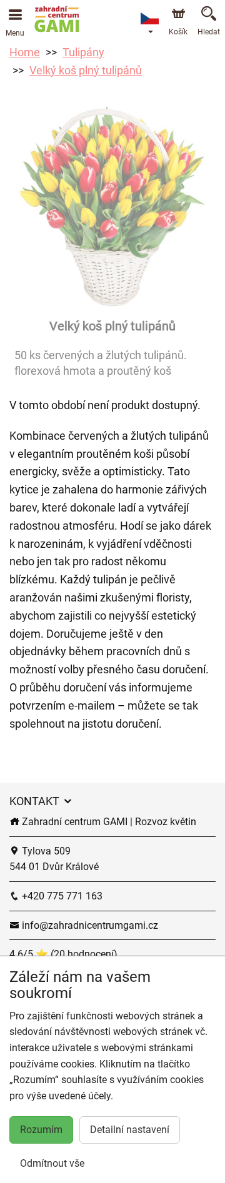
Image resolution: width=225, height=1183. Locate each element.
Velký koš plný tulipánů (85, 70)
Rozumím (41, 1130)
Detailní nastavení (129, 1130)
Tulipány (83, 52)
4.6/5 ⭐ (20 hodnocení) (63, 954)
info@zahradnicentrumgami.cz (88, 925)
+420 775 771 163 (60, 896)
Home (24, 52)
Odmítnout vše (52, 1163)
